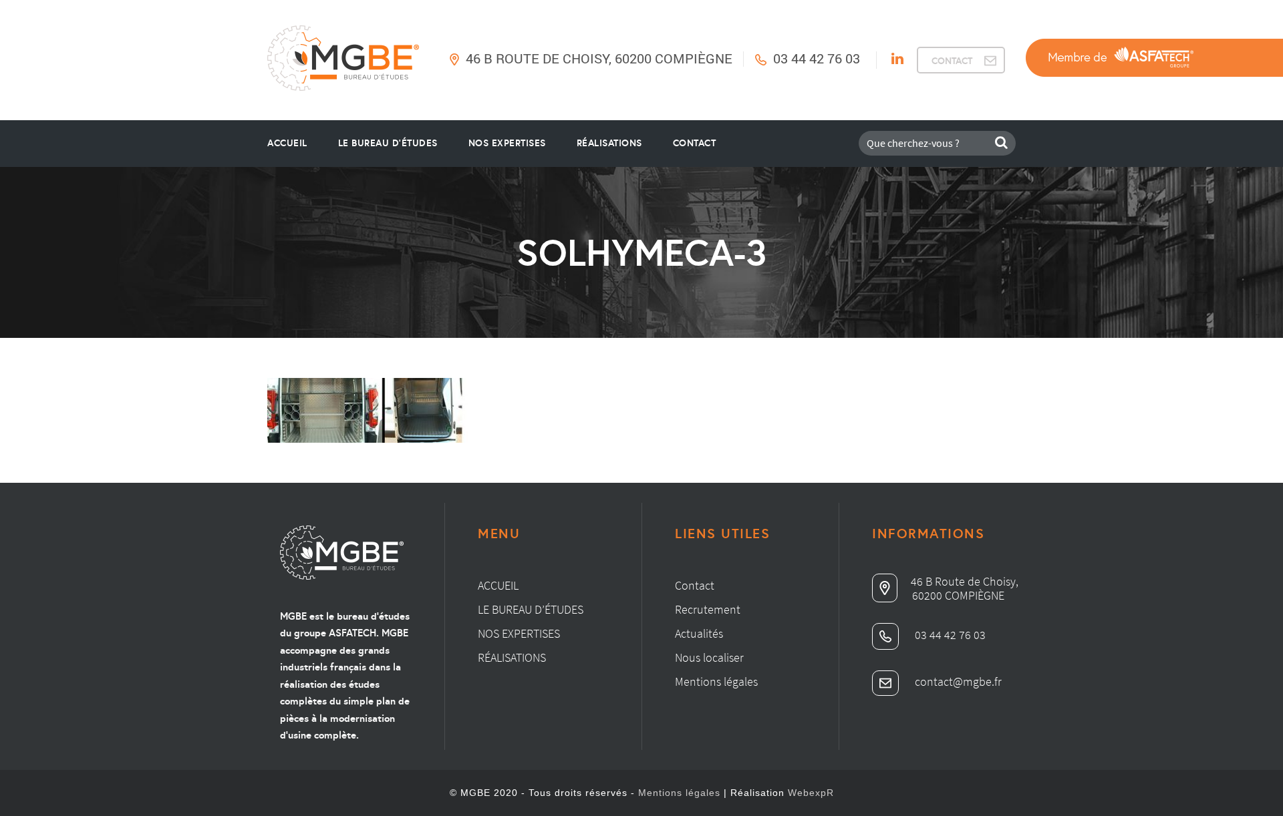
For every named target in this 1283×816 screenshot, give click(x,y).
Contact (694, 143)
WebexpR (811, 792)
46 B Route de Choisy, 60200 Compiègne (599, 58)
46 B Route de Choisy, (964, 581)
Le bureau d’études (530, 609)
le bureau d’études (388, 143)
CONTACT (952, 61)
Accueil (287, 143)
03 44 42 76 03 (816, 58)
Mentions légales (716, 681)
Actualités (699, 633)
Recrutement (707, 609)
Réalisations (609, 143)
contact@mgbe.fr (957, 681)
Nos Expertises (507, 143)
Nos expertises (519, 633)
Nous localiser (709, 657)
